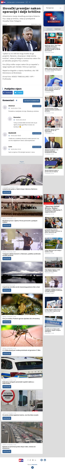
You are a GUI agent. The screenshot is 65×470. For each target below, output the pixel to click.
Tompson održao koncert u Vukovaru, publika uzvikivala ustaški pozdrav (21, 254)
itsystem (34, 464)
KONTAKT (22, 2)
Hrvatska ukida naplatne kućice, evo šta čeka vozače (20, 415)
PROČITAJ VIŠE (6, 192)
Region (22, 161)
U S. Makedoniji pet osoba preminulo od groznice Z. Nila (21, 350)
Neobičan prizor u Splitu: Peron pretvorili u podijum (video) (19, 221)
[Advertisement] (54, 184)
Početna (9, 2)
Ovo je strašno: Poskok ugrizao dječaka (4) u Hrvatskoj (21, 318)
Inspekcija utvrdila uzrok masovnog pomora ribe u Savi (21, 287)
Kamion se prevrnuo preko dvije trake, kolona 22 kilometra (18, 447)
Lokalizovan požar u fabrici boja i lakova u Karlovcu (19, 189)
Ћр (29, 2)
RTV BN (18, 2)
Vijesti (13, 2)
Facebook (8, 92)
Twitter (19, 92)
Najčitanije (58, 29)
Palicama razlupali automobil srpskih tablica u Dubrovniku (18, 382)
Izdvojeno (49, 29)
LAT (27, 2)
